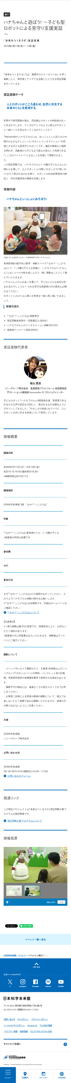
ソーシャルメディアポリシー (14, 1026)
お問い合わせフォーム (19, 775)
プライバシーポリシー (39, 1020)
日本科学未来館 (10, 955)
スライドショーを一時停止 (7, 902)
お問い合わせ (9, 1020)
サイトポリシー (23, 1020)
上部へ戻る (36, 967)
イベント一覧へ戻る (35, 939)
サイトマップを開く (12, 1044)
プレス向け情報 (45, 1026)
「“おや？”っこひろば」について (23, 612)
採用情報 (24, 1032)
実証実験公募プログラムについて (24, 820)
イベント (22, 955)
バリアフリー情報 (11, 1032)
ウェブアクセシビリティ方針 (41, 1032)
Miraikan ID (32, 1026)
